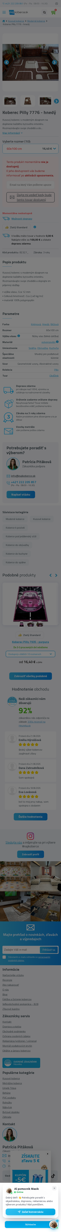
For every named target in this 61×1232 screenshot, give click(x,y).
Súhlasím (30, 1224)
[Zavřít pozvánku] (54, 1188)
